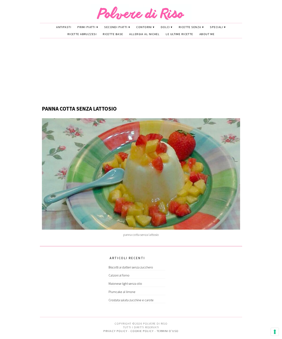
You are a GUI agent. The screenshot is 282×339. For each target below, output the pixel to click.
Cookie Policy (142, 331)
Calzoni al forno (119, 275)
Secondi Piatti (115, 27)
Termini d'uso (168, 331)
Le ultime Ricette (179, 34)
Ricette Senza (190, 27)
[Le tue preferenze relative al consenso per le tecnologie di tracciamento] (275, 332)
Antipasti (63, 27)
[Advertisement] (141, 72)
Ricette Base (113, 34)
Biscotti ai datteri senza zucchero (131, 267)
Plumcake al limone (122, 292)
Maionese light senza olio (125, 283)
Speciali (216, 27)
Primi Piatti (86, 27)
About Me (207, 34)
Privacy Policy (115, 331)
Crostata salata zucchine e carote (131, 300)
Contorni (144, 27)
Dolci (165, 27)
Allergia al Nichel (144, 34)
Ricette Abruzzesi (82, 34)
